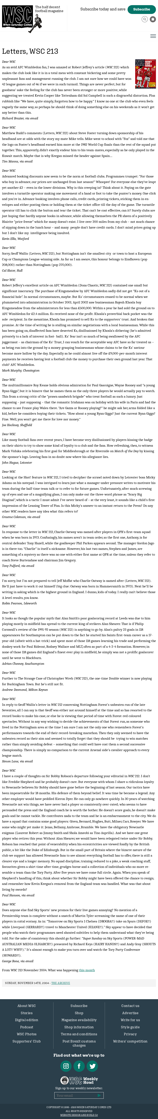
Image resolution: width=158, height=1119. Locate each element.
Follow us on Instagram (66, 1066)
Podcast (26, 1027)
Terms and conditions (79, 1034)
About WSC (26, 1006)
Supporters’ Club (27, 1041)
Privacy (130, 1034)
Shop (79, 1013)
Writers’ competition (130, 1041)
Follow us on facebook (79, 1066)
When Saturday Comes (17, 16)
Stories (27, 1013)
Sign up (99, 1095)
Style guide (130, 1027)
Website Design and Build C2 (79, 1115)
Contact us (130, 1006)
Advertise (130, 1013)
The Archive (60, 983)
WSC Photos (27, 1034)
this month (87, 970)
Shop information (79, 1027)
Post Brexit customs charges (79, 1043)
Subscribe (141, 9)
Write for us (130, 1020)
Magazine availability (79, 1020)
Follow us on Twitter (92, 1066)
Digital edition (26, 1020)
